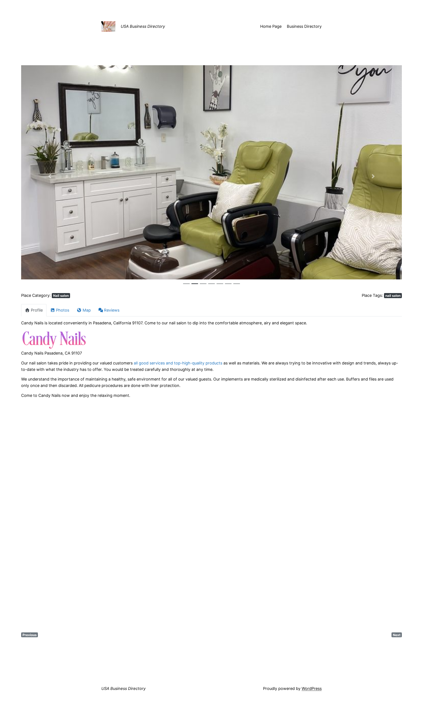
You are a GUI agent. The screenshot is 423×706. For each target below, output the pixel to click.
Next (397, 635)
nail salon (393, 296)
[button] (49, 176)
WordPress (312, 688)
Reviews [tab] (111, 310)
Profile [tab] (37, 310)
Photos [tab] (62, 310)
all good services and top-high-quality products (178, 363)
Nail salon (61, 296)
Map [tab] (87, 310)
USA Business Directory (143, 26)
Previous (29, 635)
